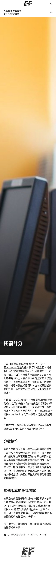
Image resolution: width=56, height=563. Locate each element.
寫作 (25, 374)
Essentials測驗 (14, 367)
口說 (18, 374)
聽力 (10, 374)
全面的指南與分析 (11, 13)
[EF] (28, 552)
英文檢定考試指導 (13, 10)
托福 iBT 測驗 (11, 364)
